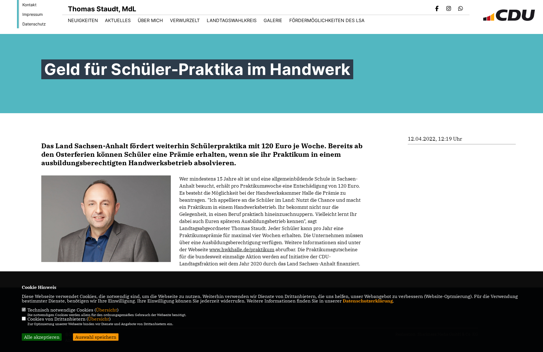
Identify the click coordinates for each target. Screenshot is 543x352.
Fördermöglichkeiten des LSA (327, 20)
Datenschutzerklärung (368, 301)
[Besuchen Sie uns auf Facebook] (437, 9)
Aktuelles (118, 20)
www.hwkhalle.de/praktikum (241, 249)
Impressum (32, 14)
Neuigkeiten (83, 20)
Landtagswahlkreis (232, 20)
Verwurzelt (185, 20)
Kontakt (29, 4)
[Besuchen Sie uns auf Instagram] (448, 9)
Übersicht (106, 310)
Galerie (273, 20)
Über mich (150, 20)
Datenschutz (34, 24)
